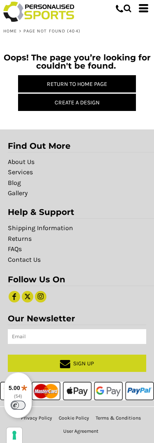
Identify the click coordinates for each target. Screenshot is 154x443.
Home (10, 31)
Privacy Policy (36, 418)
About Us (21, 162)
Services (20, 172)
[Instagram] (40, 296)
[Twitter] (27, 296)
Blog (14, 183)
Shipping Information (40, 228)
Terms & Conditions (118, 418)
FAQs (15, 249)
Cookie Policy (74, 418)
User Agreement (81, 431)
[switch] (18, 405)
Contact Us (24, 259)
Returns (20, 238)
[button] (127, 8)
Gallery (18, 193)
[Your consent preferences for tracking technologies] (14, 435)
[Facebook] (14, 296)
